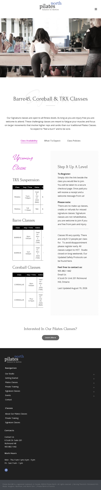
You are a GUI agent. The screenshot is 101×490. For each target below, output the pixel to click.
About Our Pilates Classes (16, 414)
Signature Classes (12, 391)
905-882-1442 (64, 270)
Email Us (62, 274)
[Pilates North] (51, 6)
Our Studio (9, 373)
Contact (8, 399)
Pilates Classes (11, 382)
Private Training (11, 386)
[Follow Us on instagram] (6, 470)
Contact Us (9, 437)
